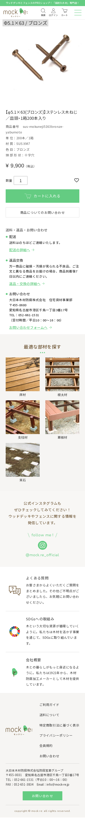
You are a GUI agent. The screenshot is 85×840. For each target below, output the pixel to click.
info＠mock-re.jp (58, 784)
